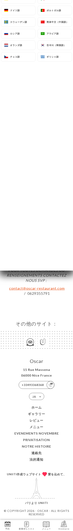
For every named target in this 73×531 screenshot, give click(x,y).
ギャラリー (36, 414)
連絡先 (36, 453)
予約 (7, 529)
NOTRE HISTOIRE (36, 446)
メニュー (36, 427)
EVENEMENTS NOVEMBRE (36, 433)
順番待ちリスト (26, 529)
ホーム (36, 407)
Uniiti (43, 503)
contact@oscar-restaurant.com (37, 288)
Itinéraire (63, 529)
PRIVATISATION (36, 440)
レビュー (36, 420)
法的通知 (36, 459)
